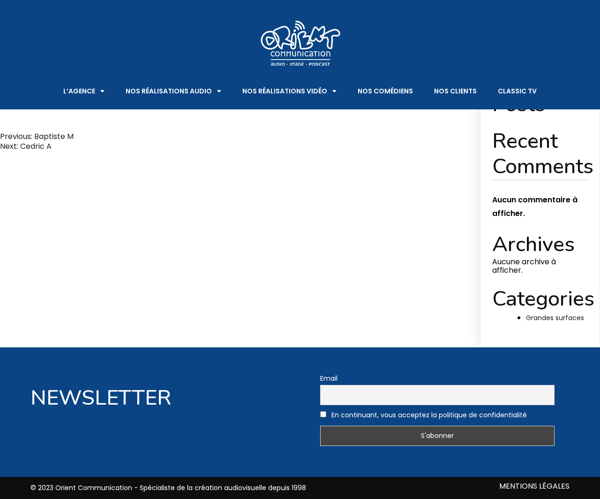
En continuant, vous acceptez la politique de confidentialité (428, 415)
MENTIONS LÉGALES (534, 486)
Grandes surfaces (555, 317)
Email (329, 378)
